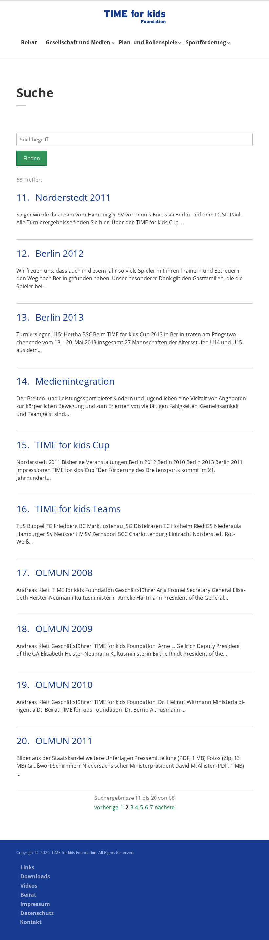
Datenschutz (37, 913)
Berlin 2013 (59, 317)
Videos (28, 886)
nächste (165, 807)
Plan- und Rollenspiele (148, 42)
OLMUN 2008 (64, 572)
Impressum (35, 904)
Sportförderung (206, 42)
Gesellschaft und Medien (78, 42)
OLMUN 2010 (64, 684)
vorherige (106, 807)
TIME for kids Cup (72, 445)
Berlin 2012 (59, 253)
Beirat (29, 42)
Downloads (35, 876)
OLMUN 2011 (64, 740)
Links (27, 867)
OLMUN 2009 (64, 628)
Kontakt (31, 922)
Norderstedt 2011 (73, 197)
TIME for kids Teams (78, 508)
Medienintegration (74, 381)
